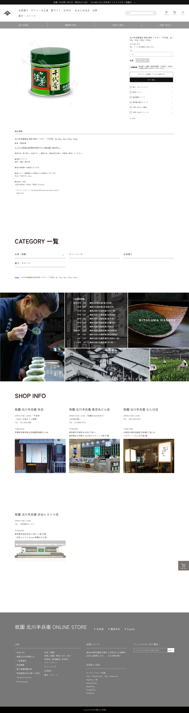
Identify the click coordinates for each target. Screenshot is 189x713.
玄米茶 (65, 659)
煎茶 (58, 655)
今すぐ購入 (151, 80)
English (131, 629)
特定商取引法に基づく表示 (28, 673)
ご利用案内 (21, 660)
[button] (62, 10)
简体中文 (115, 629)
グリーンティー (51, 662)
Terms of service (24, 677)
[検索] (154, 13)
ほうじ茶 (66, 655)
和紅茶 (47, 659)
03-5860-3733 (80, 422)
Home (17, 277)
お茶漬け (127, 254)
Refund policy (22, 681)
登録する (170, 650)
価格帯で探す (71, 25)
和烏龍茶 (56, 659)
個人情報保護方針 (24, 669)
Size (131, 50)
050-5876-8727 (135, 419)
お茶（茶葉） (21, 254)
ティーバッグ (75, 254)
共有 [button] (133, 118)
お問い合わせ (165, 25)
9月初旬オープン (27, 524)
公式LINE (21, 652)
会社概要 (20, 665)
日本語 (100, 629)
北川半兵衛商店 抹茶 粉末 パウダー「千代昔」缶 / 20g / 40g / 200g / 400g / (50, 277)
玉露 (52, 655)
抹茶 (46, 655)
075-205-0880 (25, 422)
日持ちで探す (118, 25)
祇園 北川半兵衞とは (26, 656)
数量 (132, 60)
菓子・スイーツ (22, 263)
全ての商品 (23, 25)
